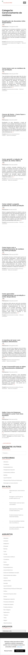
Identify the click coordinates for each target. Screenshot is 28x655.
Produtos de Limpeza (8, 604)
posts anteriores (6, 443)
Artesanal (6, 546)
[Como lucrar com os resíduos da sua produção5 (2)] (14, 57)
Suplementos (7, 612)
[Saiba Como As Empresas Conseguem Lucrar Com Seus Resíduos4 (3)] (14, 401)
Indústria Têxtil (7, 580)
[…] (7, 38)
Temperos (6, 615)
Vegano (5, 620)
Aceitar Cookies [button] (19, 650)
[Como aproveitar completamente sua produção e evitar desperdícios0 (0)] (14, 283)
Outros (5, 596)
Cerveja (5, 554)
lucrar (12, 436)
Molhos (5, 591)
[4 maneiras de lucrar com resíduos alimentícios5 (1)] (14, 329)
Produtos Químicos (8, 607)
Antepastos (6, 543)
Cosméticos (6, 464)
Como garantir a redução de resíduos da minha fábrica (12, 160)
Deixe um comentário (11, 135)
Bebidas (5, 475)
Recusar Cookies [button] (8, 650)
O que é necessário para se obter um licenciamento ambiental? (14, 368)
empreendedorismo (8, 570)
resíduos (19, 436)
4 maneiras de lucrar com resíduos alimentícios (11, 341)
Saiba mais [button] (19, 646)
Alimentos (9, 41)
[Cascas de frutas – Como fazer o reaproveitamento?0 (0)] (14, 103)
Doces (12, 41)
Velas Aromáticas (8, 623)
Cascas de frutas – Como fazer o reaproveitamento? (13, 116)
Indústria (6, 578)
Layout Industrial (7, 477)
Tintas (5, 617)
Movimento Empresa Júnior (10, 593)
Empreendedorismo (18, 41)
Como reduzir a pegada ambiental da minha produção (13, 205)
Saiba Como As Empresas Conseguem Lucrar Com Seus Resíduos (12, 415)
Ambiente (6, 540)
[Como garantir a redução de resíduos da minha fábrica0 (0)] (14, 148)
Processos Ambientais (9, 601)
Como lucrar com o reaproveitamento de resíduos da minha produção (13, 250)
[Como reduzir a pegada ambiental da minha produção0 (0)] (14, 193)
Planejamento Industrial (9, 469)
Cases (5, 551)
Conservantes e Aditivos (9, 472)
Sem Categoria (17, 43)
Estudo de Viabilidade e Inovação (11, 572)
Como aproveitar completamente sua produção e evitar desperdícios (13, 296)
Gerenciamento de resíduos (8, 43)
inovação (6, 583)
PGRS (15, 436)
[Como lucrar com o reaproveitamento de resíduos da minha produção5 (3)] (14, 236)
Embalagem (6, 564)
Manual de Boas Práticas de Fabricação (13, 480)
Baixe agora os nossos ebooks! (11, 483)
